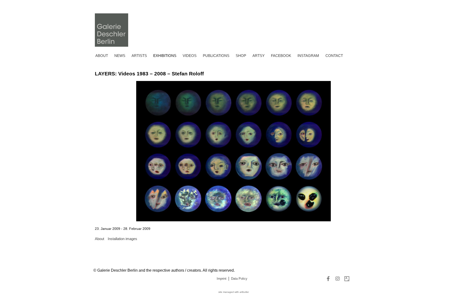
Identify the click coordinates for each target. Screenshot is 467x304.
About (101, 56)
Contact (334, 56)
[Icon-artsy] (346, 278)
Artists (139, 56)
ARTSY (258, 56)
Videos (190, 56)
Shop (241, 56)
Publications (216, 56)
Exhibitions (164, 56)
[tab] (99, 239)
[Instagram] (337, 278)
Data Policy (239, 278)
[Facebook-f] (328, 278)
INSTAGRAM (308, 56)
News (119, 56)
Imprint (221, 278)
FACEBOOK (281, 56)
